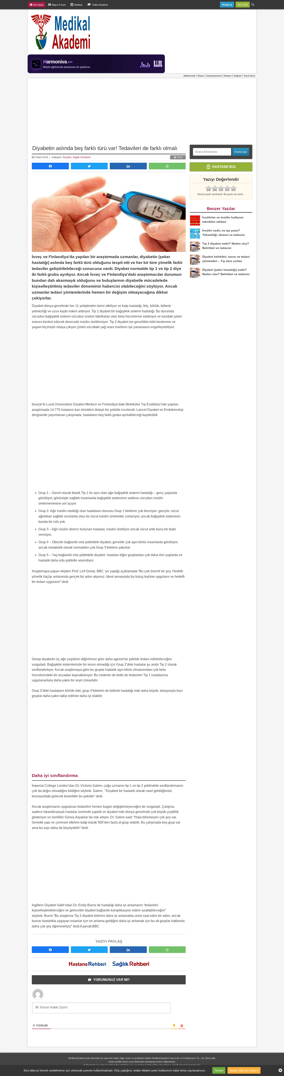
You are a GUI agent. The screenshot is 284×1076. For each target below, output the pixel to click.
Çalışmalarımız (214, 76)
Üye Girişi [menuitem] (243, 4)
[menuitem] (253, 4)
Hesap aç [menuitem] (227, 4)
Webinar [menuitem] (78, 5)
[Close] (279, 1070)
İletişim (227, 76)
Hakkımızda (189, 76)
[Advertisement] (142, 109)
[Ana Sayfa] (61, 31)
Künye (201, 76)
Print (179, 157)
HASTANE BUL (223, 166)
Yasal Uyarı (249, 76)
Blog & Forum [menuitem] (59, 5)
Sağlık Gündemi (82, 157)
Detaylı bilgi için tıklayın (244, 1070)
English (237, 76)
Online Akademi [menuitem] (100, 5)
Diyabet (67, 157)
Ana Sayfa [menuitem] (38, 5)
